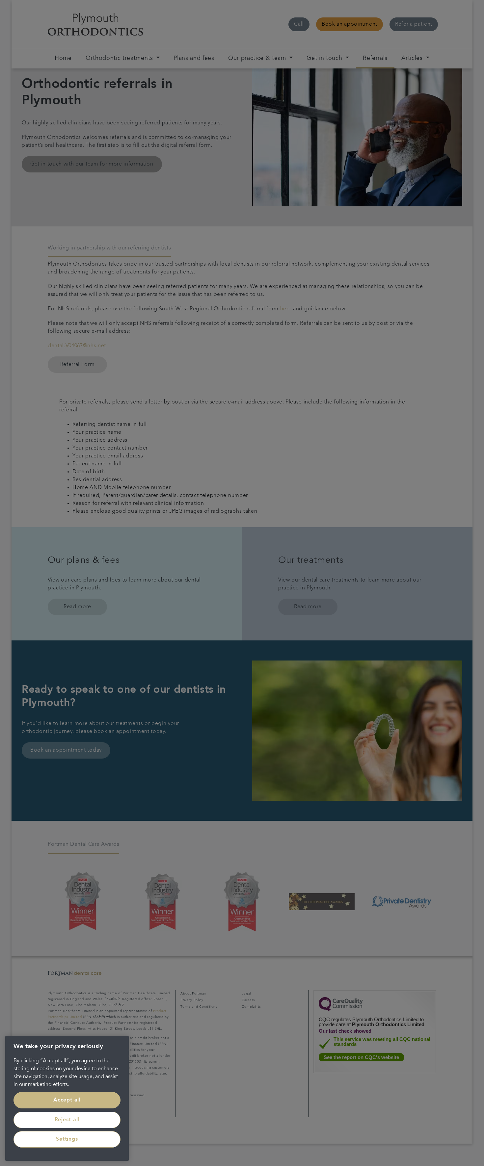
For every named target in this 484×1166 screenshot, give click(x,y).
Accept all (67, 1100)
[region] (67, 1098)
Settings (67, 1139)
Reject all (67, 1120)
